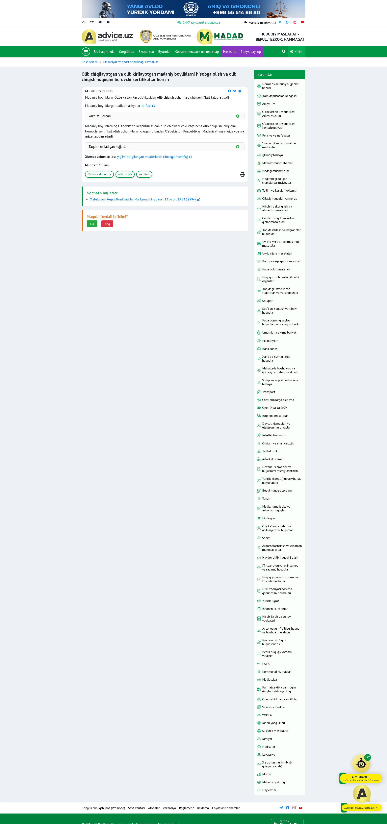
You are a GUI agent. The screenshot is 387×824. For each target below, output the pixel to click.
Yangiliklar (126, 51)
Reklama (203, 808)
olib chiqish (125, 174)
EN (108, 22)
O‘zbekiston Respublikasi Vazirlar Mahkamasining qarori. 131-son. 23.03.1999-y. (143, 199)
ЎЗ (83, 22)
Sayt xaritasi (136, 808)
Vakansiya (169, 808)
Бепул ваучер (250, 51)
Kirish (298, 51)
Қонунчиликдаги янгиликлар (197, 51)
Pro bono (229, 51)
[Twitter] (234, 91)
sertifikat (144, 174)
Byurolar (164, 51)
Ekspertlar (146, 51)
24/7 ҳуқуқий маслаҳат (201, 22)
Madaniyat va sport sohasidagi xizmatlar (130, 62)
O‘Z (91, 22)
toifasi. (146, 105)
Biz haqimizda (104, 51)
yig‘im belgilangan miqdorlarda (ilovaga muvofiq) (152, 156)
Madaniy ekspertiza (99, 174)
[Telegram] (239, 91)
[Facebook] (229, 91)
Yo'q (107, 224)
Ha (92, 224)
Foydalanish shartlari (226, 808)
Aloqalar (154, 808)
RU (100, 22)
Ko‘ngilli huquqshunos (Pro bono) (103, 808)
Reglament (186, 808)
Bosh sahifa (90, 62)
